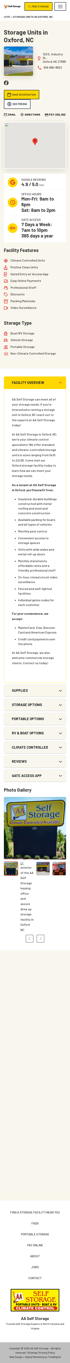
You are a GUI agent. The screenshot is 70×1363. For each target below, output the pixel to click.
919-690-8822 (53, 67)
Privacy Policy (47, 1352)
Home (7, 16)
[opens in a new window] (6, 83)
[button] (60, 6)
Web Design (15, 1357)
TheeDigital (54, 1357)
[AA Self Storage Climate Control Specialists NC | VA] (12, 6)
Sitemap (32, 1352)
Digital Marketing (34, 1357)
